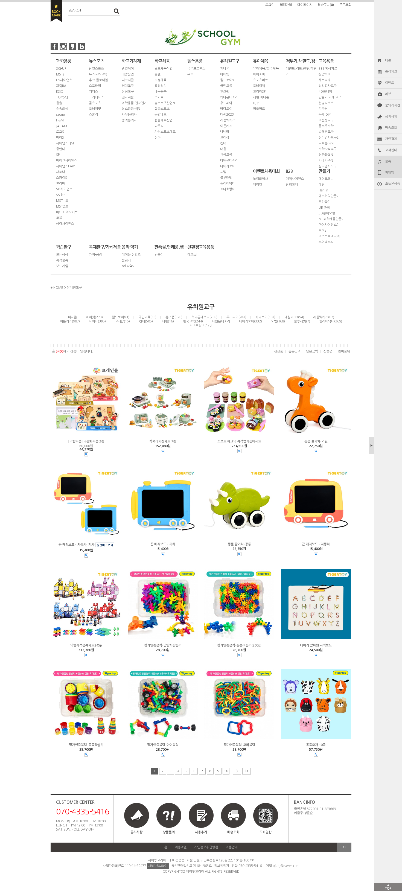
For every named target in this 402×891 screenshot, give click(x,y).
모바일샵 (266, 832)
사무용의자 (129, 114)
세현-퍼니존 (261, 97)
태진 (322, 184)
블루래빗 (226, 177)
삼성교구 (128, 91)
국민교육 (226, 86)
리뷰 (388, 94)
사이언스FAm (65, 166)
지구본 (323, 108)
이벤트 (389, 83)
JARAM (61, 126)
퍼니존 (224, 68)
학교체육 (162, 61)
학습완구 (63, 247)
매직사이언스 (295, 178)
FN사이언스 (64, 80)
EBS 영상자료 (328, 68)
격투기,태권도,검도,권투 (302, 61)
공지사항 (391, 116)
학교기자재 (131, 61)
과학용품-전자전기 (134, 103)
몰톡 (388, 161)
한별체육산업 (164, 120)
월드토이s (227, 80)
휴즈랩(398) (173, 317)
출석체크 (391, 71)
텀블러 (159, 254)
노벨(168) (278, 321)
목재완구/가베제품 (105, 247)
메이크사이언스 (66, 160)
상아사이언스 (65, 223)
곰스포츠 (95, 103)
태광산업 (128, 74)
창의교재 (292, 184)
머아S (60, 137)
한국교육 (226, 154)
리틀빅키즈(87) (323, 317)
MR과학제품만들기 (332, 219)
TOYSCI (62, 97)
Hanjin (323, 190)
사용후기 (201, 832)
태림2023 (227, 114)
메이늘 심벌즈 (131, 254)
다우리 (159, 126)
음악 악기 (130, 247)
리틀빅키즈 (227, 120)
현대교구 (128, 86)
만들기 (324, 171)
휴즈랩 (224, 91)
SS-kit (60, 195)
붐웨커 (126, 260)
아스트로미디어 (329, 236)
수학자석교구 (328, 149)
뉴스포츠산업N (165, 103)
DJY (256, 103)
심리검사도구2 (329, 137)
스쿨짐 (93, 114)
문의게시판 (392, 105)
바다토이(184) (265, 317)
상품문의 (169, 832)
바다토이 (226, 108)
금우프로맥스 (196, 68)
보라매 (60, 183)
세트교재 (325, 80)
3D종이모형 (327, 213)
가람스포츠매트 (165, 131)
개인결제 (391, 139)
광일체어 (128, 68)
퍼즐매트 (259, 108)
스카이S (61, 177)
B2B (289, 171)
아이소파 (259, 74)
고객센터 (391, 150)
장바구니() (326, 5)
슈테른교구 (326, 131)
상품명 (328, 351)
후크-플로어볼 (98, 80)
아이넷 (224, 74)
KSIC (59, 91)
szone (60, 114)
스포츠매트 (260, 80)
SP (58, 154)
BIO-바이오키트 (67, 212)
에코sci (192, 254)
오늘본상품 (392, 183)
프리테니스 (96, 97)
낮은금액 (312, 351)
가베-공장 (95, 254)
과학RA (61, 86)
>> (246, 771)
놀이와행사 (260, 178)
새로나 (60, 172)
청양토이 (325, 74)
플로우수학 (326, 126)
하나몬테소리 (229, 97)
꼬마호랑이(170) (201, 325)
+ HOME (57, 287)
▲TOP (388, 887)
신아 (158, 137)
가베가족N (326, 160)
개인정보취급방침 (206, 847)
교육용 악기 (326, 143)
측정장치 (161, 86)
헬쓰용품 (195, 61)
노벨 (223, 172)
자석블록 (62, 260)
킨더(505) (146, 321)
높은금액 (295, 351)
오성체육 (161, 80)
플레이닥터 (227, 183)
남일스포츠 (96, 68)
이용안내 (232, 847)
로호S (60, 131)
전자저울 (128, 97)
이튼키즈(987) (70, 321)
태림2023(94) (294, 317)
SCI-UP (61, 68)
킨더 (223, 143)
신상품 (278, 351)
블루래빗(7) (302, 321)
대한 (223, 149)
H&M (60, 120)
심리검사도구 (328, 86)
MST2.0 (62, 206)
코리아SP (259, 91)
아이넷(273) (94, 317)
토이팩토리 (326, 242)
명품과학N (326, 154)
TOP (344, 847)
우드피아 (226, 103)
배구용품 (161, 91)
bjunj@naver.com (286, 865)
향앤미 (60, 149)
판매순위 (344, 351)
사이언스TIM (65, 143)
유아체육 (260, 61)
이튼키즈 (226, 126)
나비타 (224, 131)
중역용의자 (129, 120)
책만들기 (325, 201)
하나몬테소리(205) (204, 317)
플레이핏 (95, 108)
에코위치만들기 (329, 196)
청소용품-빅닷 (131, 108)
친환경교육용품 (200, 247)
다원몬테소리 (229, 160)
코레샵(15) (122, 321)
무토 (190, 74)
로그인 (269, 5)
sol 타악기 (129, 266)
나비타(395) (97, 321)
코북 (59, 218)
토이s (322, 230)
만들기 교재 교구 (330, 97)
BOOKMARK (56, 11)
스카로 (159, 97)
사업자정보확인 (157, 865)
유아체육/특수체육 (266, 68)
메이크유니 (326, 178)
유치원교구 (229, 61)
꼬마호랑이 (227, 189)
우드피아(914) (236, 317)
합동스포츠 (162, 108)
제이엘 (257, 184)
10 (226, 771)
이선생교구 (326, 120)
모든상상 (62, 254)
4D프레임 (325, 91)
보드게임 (62, 266)
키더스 (93, 91)
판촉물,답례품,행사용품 (171, 247)
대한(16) (168, 321)
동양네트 (161, 114)
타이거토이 (227, 166)
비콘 (388, 60)
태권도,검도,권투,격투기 (301, 71)
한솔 (59, 103)
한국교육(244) (193, 321)
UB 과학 (324, 207)
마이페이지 (304, 5)
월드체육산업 (164, 68)
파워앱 (389, 172)
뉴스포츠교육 (98, 74)
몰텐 (158, 74)
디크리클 (128, 80)
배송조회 (391, 127)
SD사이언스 (64, 189)
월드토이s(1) (120, 317)
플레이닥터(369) (330, 321)
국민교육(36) (147, 317)
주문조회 (345, 5)
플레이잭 (259, 86)
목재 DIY (325, 114)
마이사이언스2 (329, 224)
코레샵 (224, 137)
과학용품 (63, 61)
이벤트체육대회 (266, 171)
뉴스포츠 (96, 61)
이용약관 (181, 847)
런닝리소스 (326, 103)
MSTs (60, 74)
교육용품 (326, 61)
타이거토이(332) (250, 321)
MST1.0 (62, 200)
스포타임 (95, 86)
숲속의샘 (62, 108)
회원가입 (286, 5)
